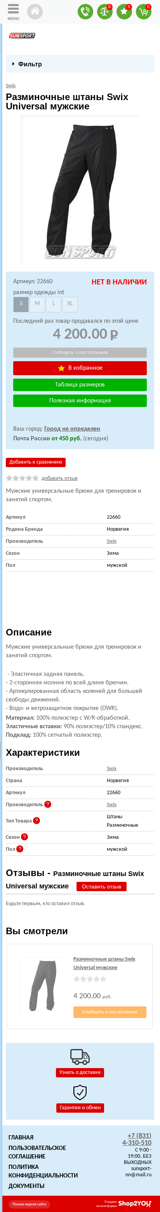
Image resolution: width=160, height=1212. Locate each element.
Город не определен (72, 429)
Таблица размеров (80, 385)
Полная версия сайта (29, 1204)
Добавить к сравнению (35, 462)
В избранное (85, 368)
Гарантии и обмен (80, 1108)
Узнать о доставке (80, 1072)
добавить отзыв (60, 478)
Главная (21, 1138)
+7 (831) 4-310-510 (136, 1139)
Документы (27, 1186)
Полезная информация (80, 401)
